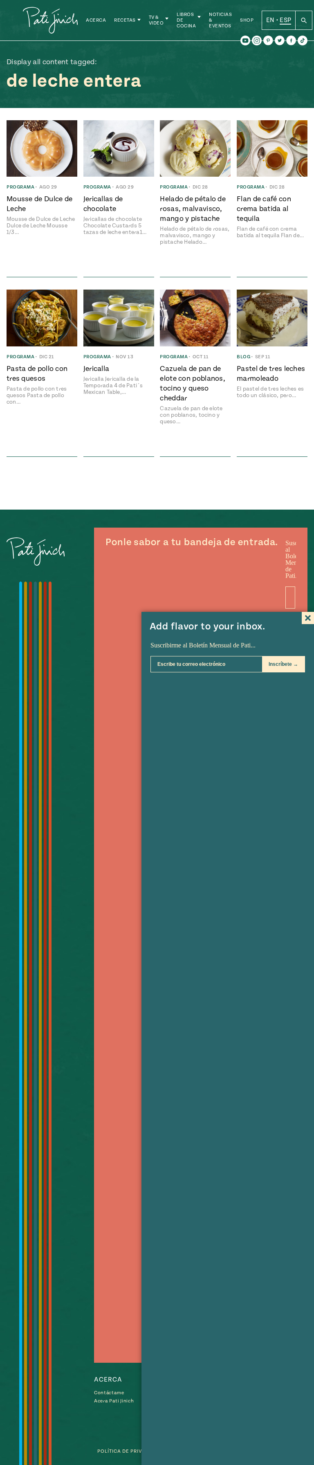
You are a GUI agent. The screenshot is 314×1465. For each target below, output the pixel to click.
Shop (246, 20)
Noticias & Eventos (220, 20)
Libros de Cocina (186, 20)
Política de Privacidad (129, 1451)
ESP (285, 20)
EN (270, 20)
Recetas (125, 20)
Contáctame (109, 1392)
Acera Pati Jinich (114, 1401)
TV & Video (156, 20)
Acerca (96, 20)
